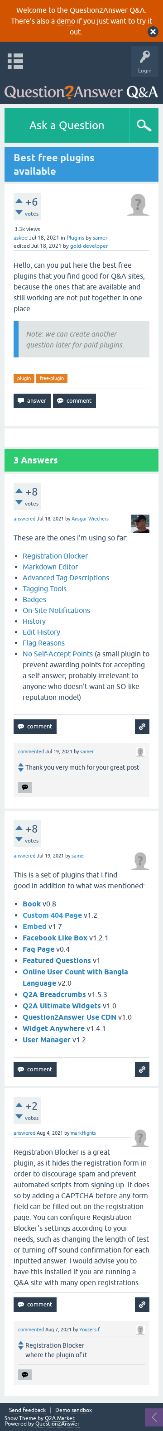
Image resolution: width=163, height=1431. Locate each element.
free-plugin (52, 378)
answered (24, 518)
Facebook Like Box (55, 938)
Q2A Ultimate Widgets (62, 1006)
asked (21, 238)
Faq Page (38, 949)
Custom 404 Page (52, 915)
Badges (34, 599)
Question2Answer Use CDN (69, 1017)
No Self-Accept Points (58, 654)
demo (66, 21)
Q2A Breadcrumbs (54, 994)
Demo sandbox (73, 1410)
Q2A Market (60, 1418)
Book (32, 904)
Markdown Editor (50, 567)
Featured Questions (57, 960)
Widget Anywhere (54, 1028)
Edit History (41, 632)
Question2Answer (57, 1424)
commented (31, 751)
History (34, 621)
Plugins (75, 238)
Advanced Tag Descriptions (66, 577)
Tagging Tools (45, 588)
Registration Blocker (55, 556)
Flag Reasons (44, 643)
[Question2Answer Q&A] (81, 88)
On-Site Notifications (56, 610)
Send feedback (27, 1410)
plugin (24, 378)
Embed (35, 926)
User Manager (47, 1040)
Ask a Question (67, 125)
